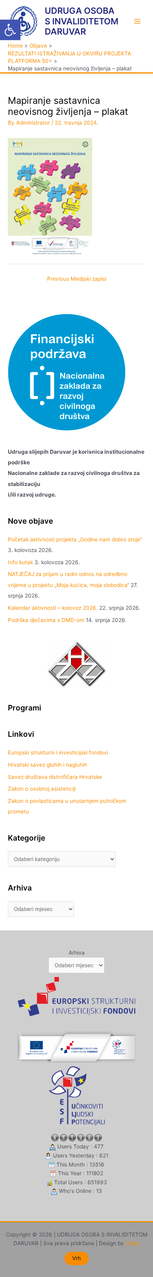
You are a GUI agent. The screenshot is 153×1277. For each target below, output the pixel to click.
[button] (10, 30)
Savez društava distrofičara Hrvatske (55, 777)
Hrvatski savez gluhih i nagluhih (47, 765)
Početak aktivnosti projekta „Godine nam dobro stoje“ (75, 539)
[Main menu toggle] (137, 21)
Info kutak (20, 562)
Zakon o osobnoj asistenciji (42, 789)
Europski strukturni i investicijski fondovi (58, 752)
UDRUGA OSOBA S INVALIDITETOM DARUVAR (81, 21)
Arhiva (77, 952)
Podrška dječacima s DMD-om (46, 620)
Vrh (76, 1258)
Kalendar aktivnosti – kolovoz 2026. (53, 608)
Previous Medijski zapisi (76, 279)
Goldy (133, 1243)
